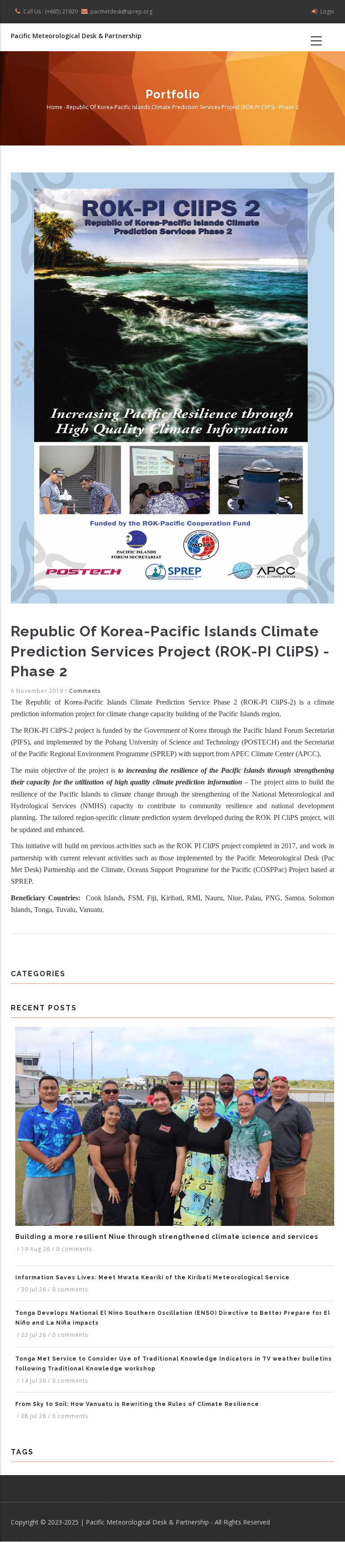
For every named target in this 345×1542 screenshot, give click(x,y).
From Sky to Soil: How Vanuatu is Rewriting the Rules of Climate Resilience (137, 1404)
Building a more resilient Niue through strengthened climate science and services (166, 1236)
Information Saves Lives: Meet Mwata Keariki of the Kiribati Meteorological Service (152, 1277)
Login (327, 11)
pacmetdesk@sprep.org (121, 11)
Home (54, 107)
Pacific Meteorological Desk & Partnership (76, 35)
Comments (85, 691)
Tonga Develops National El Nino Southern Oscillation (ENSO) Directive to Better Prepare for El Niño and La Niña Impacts (172, 1318)
